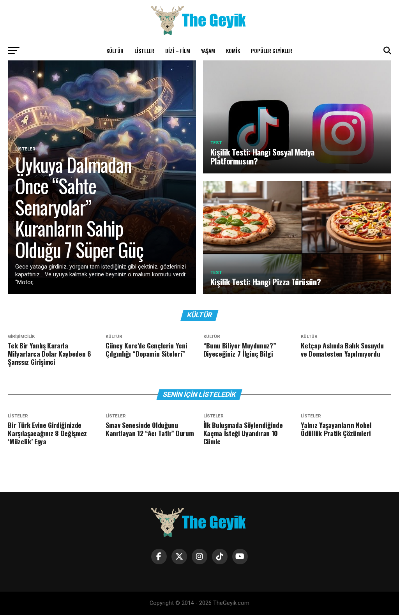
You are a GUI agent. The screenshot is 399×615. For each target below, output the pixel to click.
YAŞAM (208, 50)
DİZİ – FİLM (177, 50)
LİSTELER (144, 50)
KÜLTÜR (115, 50)
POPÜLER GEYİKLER (271, 50)
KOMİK (233, 50)
